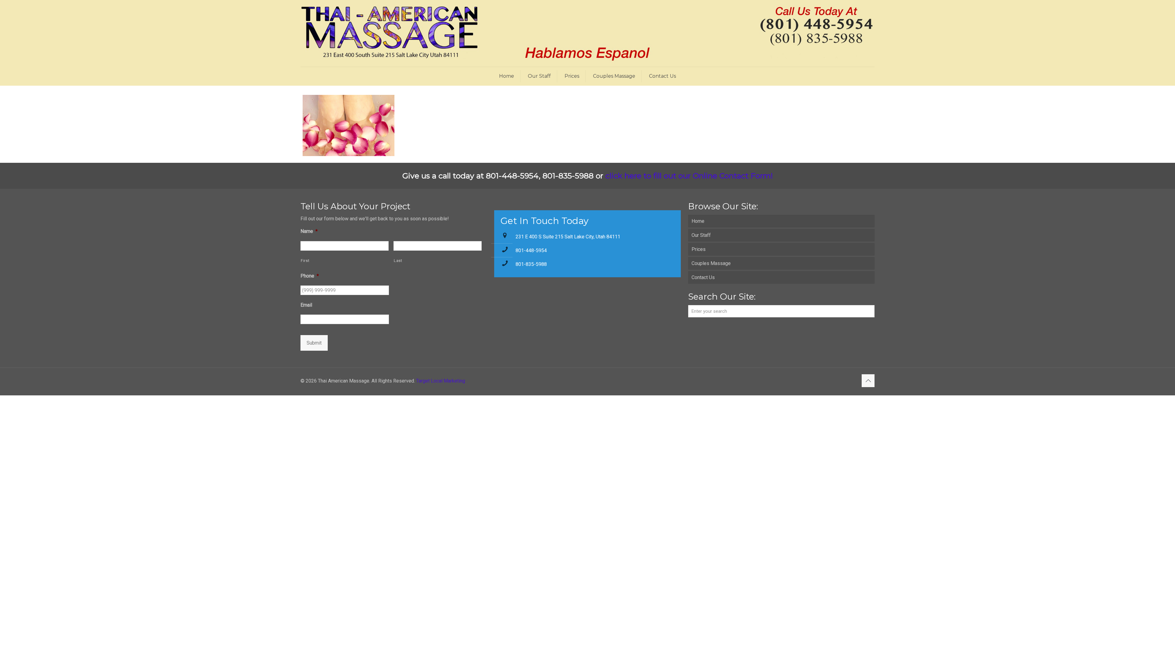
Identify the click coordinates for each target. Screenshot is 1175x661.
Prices (699, 249)
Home (698, 221)
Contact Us (703, 277)
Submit (314, 343)
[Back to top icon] (868, 380)
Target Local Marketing (440, 381)
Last (398, 260)
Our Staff (701, 235)
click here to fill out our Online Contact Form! (689, 175)
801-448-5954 (531, 250)
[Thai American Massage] (587, 33)
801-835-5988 (531, 264)
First (305, 260)
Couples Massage (711, 263)
